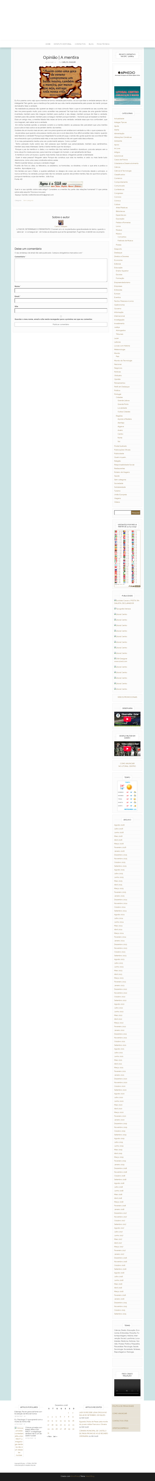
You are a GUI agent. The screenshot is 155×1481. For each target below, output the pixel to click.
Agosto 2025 (119, 870)
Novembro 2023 (120, 948)
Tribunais (119, 334)
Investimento (119, 324)
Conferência (119, 190)
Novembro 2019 (120, 1127)
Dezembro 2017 (120, 1213)
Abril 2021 (118, 1064)
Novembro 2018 (120, 1172)
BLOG (91, 44)
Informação (118, 312)
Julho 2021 (118, 1053)
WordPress (75, 1476)
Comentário (20, 257)
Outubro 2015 (119, 1310)
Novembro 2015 (120, 1306)
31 (48, 1433)
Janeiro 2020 (119, 1120)
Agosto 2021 (119, 1049)
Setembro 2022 (120, 1000)
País (117, 356)
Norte (120, 438)
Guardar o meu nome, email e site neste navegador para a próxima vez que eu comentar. (53, 319)
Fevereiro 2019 (120, 1161)
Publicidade (119, 454)
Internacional (119, 316)
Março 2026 (119, 844)
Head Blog (90, 1476)
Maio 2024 (118, 926)
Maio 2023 (118, 971)
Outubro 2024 (119, 907)
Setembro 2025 (120, 866)
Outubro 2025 (119, 862)
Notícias (117, 372)
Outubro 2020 (119, 1086)
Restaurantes (119, 468)
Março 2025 (118, 888)
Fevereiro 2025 (120, 892)
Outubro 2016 (119, 1265)
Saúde (116, 476)
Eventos (117, 297)
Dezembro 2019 (120, 1124)
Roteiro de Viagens (122, 472)
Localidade (122, 408)
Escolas (119, 275)
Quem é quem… (120, 457)
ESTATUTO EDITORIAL (62, 44)
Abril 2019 (118, 1153)
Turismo (117, 491)
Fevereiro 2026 (120, 847)
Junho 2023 (118, 967)
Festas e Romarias (123, 223)
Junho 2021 (118, 1056)
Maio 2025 (118, 881)
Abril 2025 (118, 885)
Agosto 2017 (119, 1228)
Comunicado (119, 186)
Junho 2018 (118, 1191)
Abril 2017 (118, 1243)
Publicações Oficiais (122, 450)
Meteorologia (119, 350)
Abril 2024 (118, 929)
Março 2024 (119, 933)
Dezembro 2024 (120, 900)
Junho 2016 (118, 1280)
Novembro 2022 (120, 993)
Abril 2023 (118, 974)
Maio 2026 (118, 836)
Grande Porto (123, 404)
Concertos (122, 237)
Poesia (118, 245)
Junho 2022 (118, 1012)
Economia (118, 260)
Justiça (117, 327)
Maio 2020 (118, 1105)
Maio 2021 (118, 1060)
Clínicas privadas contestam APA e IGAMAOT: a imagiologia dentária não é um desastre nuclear (33, 1431)
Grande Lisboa (123, 401)
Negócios (118, 368)
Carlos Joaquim (69, 62)
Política (117, 390)
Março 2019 (118, 1157)
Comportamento (121, 182)
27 (61, 1429)
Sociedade (118, 483)
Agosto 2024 (119, 915)
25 (52, 1429)
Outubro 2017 (119, 1221)
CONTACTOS (80, 44)
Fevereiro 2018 (120, 1206)
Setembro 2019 (120, 1135)
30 (73, 1429)
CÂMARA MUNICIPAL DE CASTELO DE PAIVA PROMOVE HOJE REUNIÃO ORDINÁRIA (93, 1433)
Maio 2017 (118, 1239)
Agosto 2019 (119, 1138)
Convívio (117, 197)
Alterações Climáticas (123, 137)
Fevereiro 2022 (120, 1027)
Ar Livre (117, 148)
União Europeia (120, 495)
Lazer (116, 338)
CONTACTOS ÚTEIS (120, 1421)
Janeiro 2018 (119, 1209)
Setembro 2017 (120, 1224)
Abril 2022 (118, 1019)
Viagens (117, 498)
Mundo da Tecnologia (123, 361)
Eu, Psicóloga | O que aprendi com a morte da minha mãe (28, 1421)
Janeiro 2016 (119, 1299)
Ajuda (116, 126)
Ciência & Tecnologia (122, 171)
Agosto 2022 (119, 1004)
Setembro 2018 (120, 1180)
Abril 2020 (118, 1109)
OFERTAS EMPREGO (120, 1428)
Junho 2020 (119, 1101)
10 (48, 1421)
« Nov (49, 1436)
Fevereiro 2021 (120, 1071)
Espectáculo (121, 215)
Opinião (117, 379)
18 (52, 1425)
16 (73, 1421)
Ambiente (118, 141)
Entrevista (118, 290)
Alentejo (121, 423)
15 (69, 1421)
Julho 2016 (118, 1277)
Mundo (117, 353)
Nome (18, 286)
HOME (48, 44)
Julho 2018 (118, 1187)
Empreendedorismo (122, 282)
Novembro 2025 (120, 859)
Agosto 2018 (119, 1183)
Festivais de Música (125, 241)
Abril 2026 (118, 840)
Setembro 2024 (120, 911)
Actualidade (119, 119)
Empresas (118, 286)
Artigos (117, 152)
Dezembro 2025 (120, 855)
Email (17, 296)
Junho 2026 (119, 832)
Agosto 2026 (119, 825)
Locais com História (122, 346)
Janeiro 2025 (119, 896)
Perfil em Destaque (121, 387)
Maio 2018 (118, 1194)
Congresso (118, 193)
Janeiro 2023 (119, 985)
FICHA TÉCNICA (103, 44)
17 (24, 1424)
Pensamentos (119, 383)
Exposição (120, 219)
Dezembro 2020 (120, 1079)
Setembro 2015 (120, 1314)
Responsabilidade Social (124, 465)
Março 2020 (119, 1112)
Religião (117, 461)
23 (73, 1425)
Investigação (119, 320)
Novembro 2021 (120, 1038)
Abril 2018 (118, 1198)
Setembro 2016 (120, 1269)
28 (65, 1429)
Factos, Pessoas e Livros (124, 301)
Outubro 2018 (119, 1176)
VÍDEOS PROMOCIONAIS (127, 697)
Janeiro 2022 (119, 1030)
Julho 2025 (118, 874)
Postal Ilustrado (120, 446)
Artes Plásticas (122, 208)
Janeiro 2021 (119, 1075)
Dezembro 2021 (120, 1034)
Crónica (117, 201)
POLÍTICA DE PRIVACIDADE (123, 1406)
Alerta (116, 130)
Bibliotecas (120, 211)
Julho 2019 (118, 1142)
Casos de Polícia (121, 160)
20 (61, 1425)
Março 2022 (118, 1023)
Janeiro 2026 (119, 851)
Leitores (117, 342)
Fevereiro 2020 (120, 1116)
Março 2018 (118, 1202)
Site (16, 306)
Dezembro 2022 (120, 989)
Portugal (117, 394)
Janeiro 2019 (119, 1165)
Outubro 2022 (119, 997)
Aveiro (120, 430)
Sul (119, 441)
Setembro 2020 (120, 1090)
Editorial (117, 264)
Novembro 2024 (120, 903)
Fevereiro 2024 (120, 937)
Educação (118, 268)
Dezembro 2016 (120, 1258)
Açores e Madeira (125, 419)
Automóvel (118, 156)
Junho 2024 (119, 922)
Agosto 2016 (119, 1273)
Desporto (118, 249)
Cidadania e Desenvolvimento (126, 163)
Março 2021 (118, 1068)
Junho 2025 (118, 877)
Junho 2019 (118, 1146)
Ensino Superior (122, 271)
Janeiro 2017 (119, 1254)
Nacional (118, 364)
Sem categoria (28, 200)
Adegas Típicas (120, 122)
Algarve (121, 427)
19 (56, 1425)
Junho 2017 (118, 1235)
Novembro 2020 (120, 1082)
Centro (120, 434)
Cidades (119, 397)
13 (35, 1438)
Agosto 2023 (119, 959)
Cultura (117, 204)
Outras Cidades (124, 412)
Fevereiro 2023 (120, 982)
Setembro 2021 (120, 1045)
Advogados (120, 330)
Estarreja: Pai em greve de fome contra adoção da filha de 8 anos (28, 1413)
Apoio (116, 145)
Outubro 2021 (119, 1041)
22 (69, 1425)
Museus (119, 230)
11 (52, 1421)
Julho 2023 (118, 963)
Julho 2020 (118, 1097)
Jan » (55, 1436)
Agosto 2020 (119, 1094)
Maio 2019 (118, 1150)
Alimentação (119, 134)
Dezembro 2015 (120, 1303)
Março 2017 (118, 1247)
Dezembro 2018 (120, 1168)
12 (56, 1421)
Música (119, 234)
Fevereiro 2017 (120, 1250)
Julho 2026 (118, 829)
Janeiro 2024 (119, 941)
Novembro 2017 (120, 1217)
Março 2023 (118, 978)
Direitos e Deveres (121, 256)
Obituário (118, 376)
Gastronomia (119, 305)
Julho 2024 (118, 918)
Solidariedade (120, 487)
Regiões (119, 416)
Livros (118, 226)
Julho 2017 (118, 1232)
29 (69, 1429)
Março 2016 (118, 1291)
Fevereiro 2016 (120, 1295)
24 (25, 1416)
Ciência (117, 167)
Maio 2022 (118, 1015)
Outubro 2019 (119, 1131)
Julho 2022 (118, 1008)
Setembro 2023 (120, 956)
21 (65, 1425)
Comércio (118, 178)
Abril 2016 (118, 1288)
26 (57, 1429)
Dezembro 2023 (120, 944)
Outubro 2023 (119, 952)
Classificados (119, 175)
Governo (117, 309)
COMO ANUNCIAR (119, 1413)
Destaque (118, 253)
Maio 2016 (118, 1284)
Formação (120, 278)
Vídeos (117, 502)
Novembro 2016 (120, 1262)
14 (65, 1421)
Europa (117, 294)
